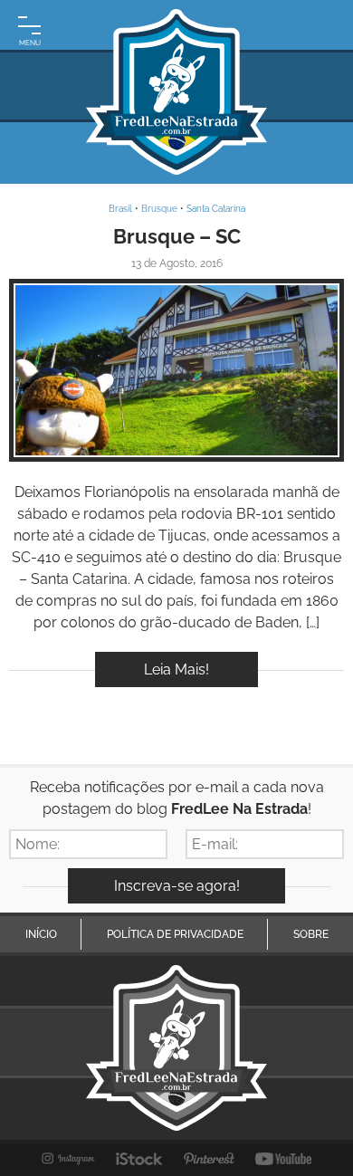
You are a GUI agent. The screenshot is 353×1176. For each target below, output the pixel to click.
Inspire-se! (177, 370)
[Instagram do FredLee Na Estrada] (68, 1158)
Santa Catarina (215, 209)
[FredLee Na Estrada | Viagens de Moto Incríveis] (176, 92)
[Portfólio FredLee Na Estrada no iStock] (140, 1158)
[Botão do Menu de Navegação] (29, 29)
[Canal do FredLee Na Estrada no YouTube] (283, 1158)
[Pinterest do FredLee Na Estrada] (209, 1158)
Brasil (120, 209)
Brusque (159, 209)
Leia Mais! (176, 669)
